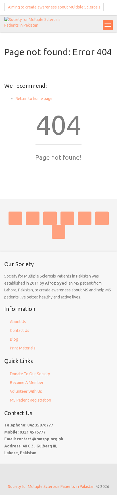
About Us (18, 321)
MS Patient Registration (30, 400)
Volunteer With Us (26, 391)
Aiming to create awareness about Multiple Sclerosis (54, 7)
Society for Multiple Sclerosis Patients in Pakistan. (51, 486)
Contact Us (19, 330)
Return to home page (34, 98)
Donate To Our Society (30, 374)
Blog (14, 339)
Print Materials (22, 348)
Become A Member (26, 382)
